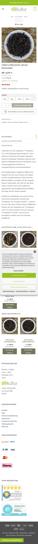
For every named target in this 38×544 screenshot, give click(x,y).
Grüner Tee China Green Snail (9, 295)
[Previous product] (21, 20)
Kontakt (4, 410)
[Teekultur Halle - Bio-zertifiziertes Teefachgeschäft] (19, 9)
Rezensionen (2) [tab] (7, 145)
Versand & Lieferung (9, 420)
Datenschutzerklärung (9, 291)
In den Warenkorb (22, 105)
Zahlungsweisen (8, 423)
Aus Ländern (18, 16)
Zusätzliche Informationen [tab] (12, 141)
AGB (3, 412)
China (25, 16)
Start (12, 16)
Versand (8, 77)
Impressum (32, 291)
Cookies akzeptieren (19, 275)
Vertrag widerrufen (11, 540)
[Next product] (17, 20)
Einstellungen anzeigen (19, 287)
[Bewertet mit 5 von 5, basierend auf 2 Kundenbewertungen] (19, 84)
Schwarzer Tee (22, 122)
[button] (35, 252)
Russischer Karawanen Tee (28, 341)
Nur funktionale (19, 281)
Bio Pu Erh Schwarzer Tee (10, 341)
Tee (27, 122)
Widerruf (5, 426)
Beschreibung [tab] (7, 136)
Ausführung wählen (10, 305)
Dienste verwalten (18, 270)
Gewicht (4, 95)
